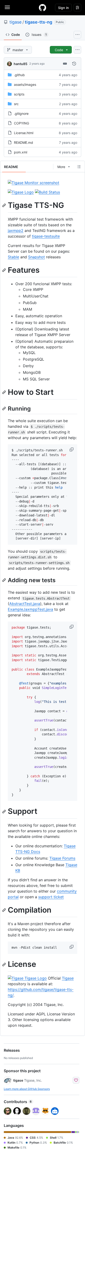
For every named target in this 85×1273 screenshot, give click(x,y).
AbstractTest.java (24, 603)
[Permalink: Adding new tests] (4, 580)
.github (19, 75)
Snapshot (36, 257)
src (16, 104)
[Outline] (79, 166)
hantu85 (20, 64)
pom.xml (20, 152)
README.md (23, 142)
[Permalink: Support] (4, 811)
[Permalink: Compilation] (4, 910)
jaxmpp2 (15, 230)
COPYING (21, 123)
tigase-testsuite (46, 236)
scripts (19, 94)
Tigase (68, 978)
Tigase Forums (62, 858)
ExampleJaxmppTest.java (30, 609)
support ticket (51, 896)
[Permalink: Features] (4, 270)
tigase (15, 22)
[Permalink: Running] (4, 408)
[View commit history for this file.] (74, 63)
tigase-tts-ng (38, 22)
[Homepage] (42, 7)
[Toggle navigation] (7, 7)
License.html (23, 133)
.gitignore (21, 113)
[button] (72, 449)
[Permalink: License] (4, 964)
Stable (13, 257)
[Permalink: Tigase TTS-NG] (4, 205)
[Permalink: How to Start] (4, 392)
